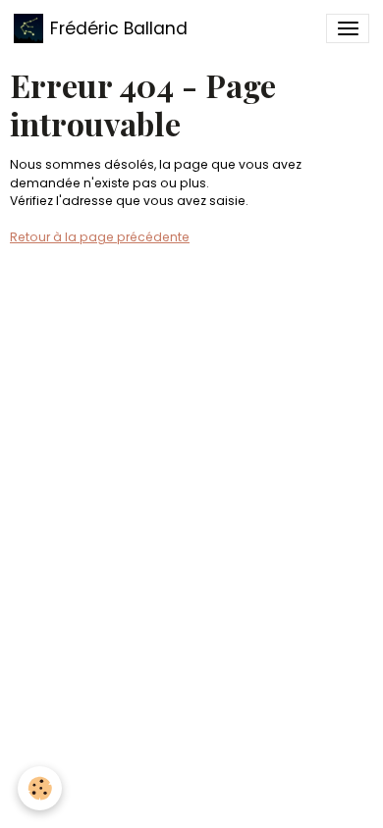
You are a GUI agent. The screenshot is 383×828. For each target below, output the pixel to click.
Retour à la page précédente (100, 237)
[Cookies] (40, 788)
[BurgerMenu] (347, 28)
